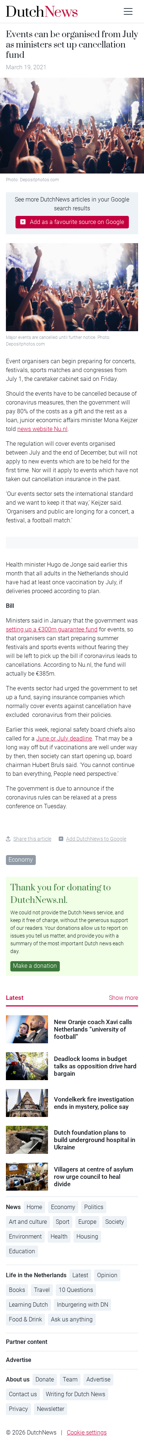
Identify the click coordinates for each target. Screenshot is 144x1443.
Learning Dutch (28, 1304)
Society (114, 1221)
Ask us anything (72, 1319)
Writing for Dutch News (75, 1394)
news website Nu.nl (42, 428)
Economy (20, 859)
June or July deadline (64, 738)
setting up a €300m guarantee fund (51, 629)
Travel (42, 1289)
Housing (87, 1236)
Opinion (107, 1275)
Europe (87, 1221)
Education (22, 1251)
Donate (44, 1379)
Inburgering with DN (82, 1304)
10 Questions (76, 1289)
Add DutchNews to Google (96, 839)
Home (34, 1207)
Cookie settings (87, 1432)
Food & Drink (25, 1319)
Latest (15, 997)
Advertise (98, 1379)
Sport (62, 1221)
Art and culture (28, 1221)
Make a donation (35, 965)
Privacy (18, 1408)
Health (59, 1236)
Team (70, 1379)
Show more (123, 997)
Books (17, 1289)
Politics (93, 1207)
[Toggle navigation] (128, 11)
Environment (25, 1236)
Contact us (23, 1394)
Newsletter (50, 1408)
